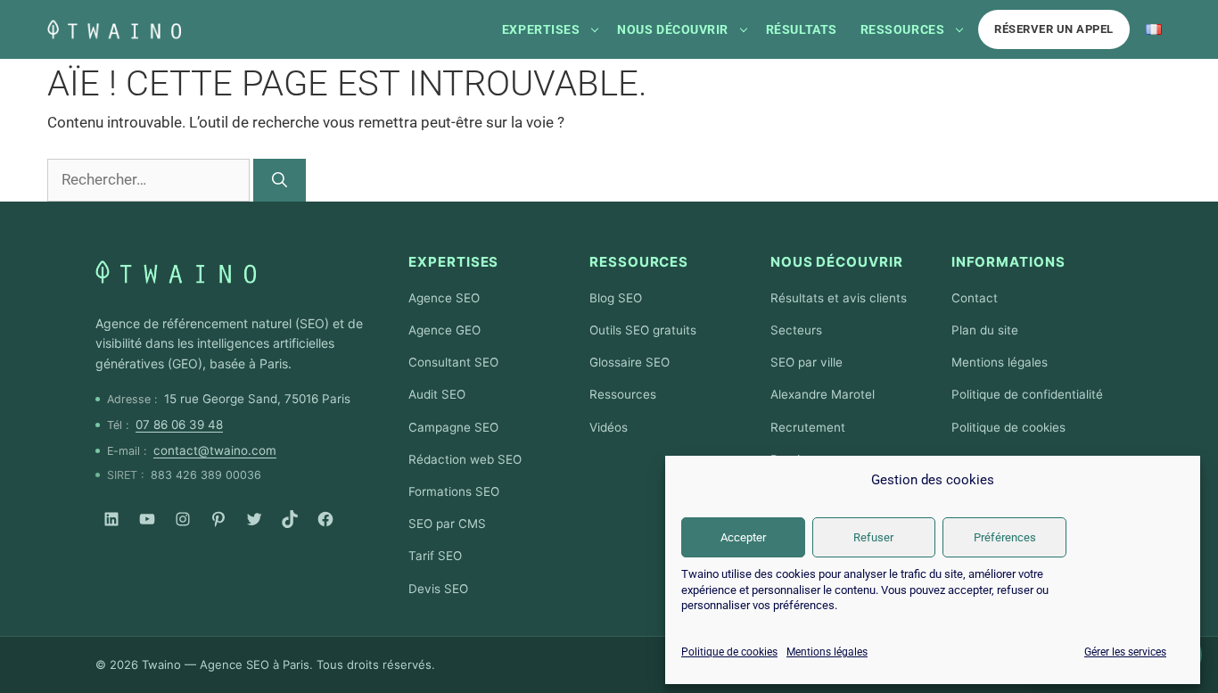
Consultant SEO (453, 362)
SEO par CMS (447, 523)
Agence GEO (444, 330)
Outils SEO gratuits (642, 330)
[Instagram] (183, 519)
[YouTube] (147, 519)
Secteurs (796, 330)
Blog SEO (615, 298)
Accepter (743, 537)
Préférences (1005, 537)
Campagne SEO (453, 427)
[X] (254, 519)
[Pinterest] (218, 519)
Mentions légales (827, 652)
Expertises (541, 29)
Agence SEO (444, 298)
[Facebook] (325, 519)
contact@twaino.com (214, 450)
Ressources (902, 29)
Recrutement (807, 427)
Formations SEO (453, 491)
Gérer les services (1125, 652)
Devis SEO (438, 589)
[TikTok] (290, 519)
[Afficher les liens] (595, 29)
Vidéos (608, 427)
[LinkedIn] (111, 519)
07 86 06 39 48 (179, 424)
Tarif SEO (435, 556)
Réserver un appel (1054, 29)
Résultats (801, 29)
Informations (1008, 261)
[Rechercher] (279, 180)
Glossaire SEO (629, 362)
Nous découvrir (672, 29)
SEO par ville (806, 362)
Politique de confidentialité (1027, 394)
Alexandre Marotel (822, 394)
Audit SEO (436, 394)
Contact (974, 298)
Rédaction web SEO (465, 459)
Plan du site (984, 330)
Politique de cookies (729, 652)
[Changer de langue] (1154, 29)
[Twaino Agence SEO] (175, 272)
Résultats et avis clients (838, 298)
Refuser (873, 537)
